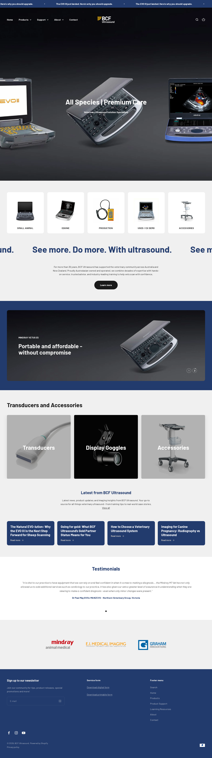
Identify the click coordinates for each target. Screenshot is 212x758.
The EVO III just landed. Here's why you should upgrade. (76, 3)
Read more (15, 540)
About (57, 19)
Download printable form (99, 694)
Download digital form (98, 687)
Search (153, 687)
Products (23, 19)
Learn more (106, 285)
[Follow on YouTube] (24, 733)
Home (10, 19)
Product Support (158, 703)
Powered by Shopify (39, 743)
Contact (73, 19)
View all (106, 507)
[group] (106, 345)
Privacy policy (13, 747)
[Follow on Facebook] (9, 733)
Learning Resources (160, 709)
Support (41, 19)
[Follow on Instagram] (16, 733)
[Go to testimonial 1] (106, 611)
